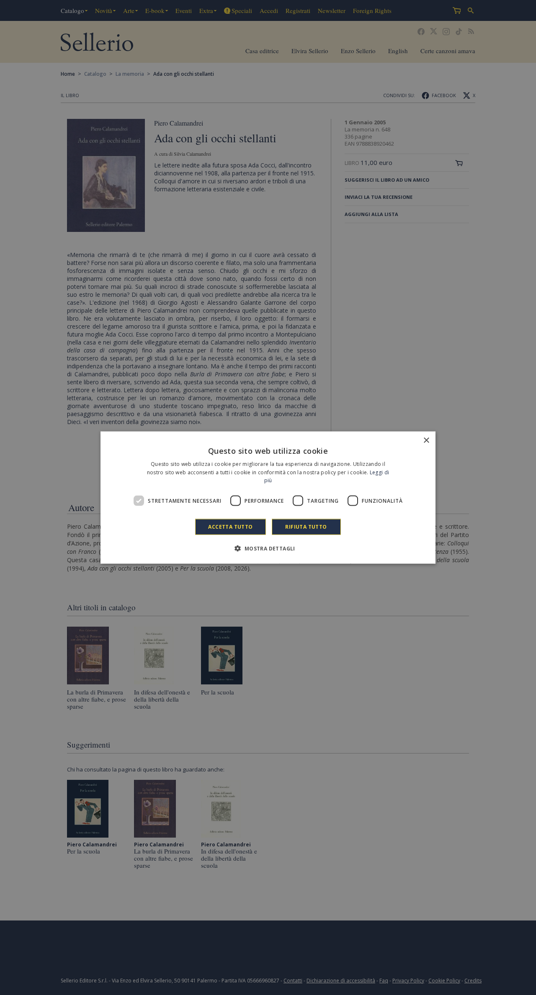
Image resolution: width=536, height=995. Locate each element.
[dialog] (268, 497)
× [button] (426, 440)
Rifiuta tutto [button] (306, 526)
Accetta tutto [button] (230, 526)
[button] (268, 548)
